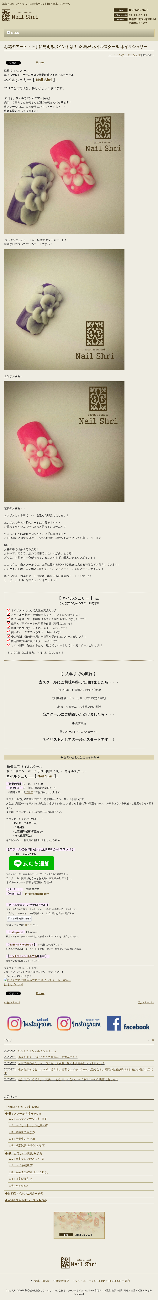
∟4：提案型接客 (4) (21, 1178)
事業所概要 (62, 1281)
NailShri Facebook (21, 944)
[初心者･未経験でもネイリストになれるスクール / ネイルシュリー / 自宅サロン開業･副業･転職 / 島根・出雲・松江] (20, 19)
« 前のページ (12, 1002)
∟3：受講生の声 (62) (22, 1132)
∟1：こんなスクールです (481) (28, 1118)
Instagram (15, 932)
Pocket (40, 62)
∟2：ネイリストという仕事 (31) (28, 1125)
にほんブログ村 (13, 984)
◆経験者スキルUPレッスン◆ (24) (26, 1200)
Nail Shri (44, 80)
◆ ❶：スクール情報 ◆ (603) (23, 1113)
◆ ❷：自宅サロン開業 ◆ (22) (23, 1153)
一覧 (152, 1040)
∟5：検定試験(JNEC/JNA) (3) (27, 1145)
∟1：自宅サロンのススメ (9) (26, 1158)
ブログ (29, 792)
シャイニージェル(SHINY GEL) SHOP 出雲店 (102, 1281)
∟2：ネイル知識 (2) (21, 1165)
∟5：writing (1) (18, 1185)
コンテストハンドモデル (23, 956)
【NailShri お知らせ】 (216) (22, 1106)
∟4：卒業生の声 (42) (22, 1138)
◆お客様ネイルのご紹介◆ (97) (24, 1193)
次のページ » (146, 1002)
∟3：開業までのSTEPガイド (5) (28, 1172)
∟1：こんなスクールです (124, 54)
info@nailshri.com (37, 893)
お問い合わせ (41, 1281)
